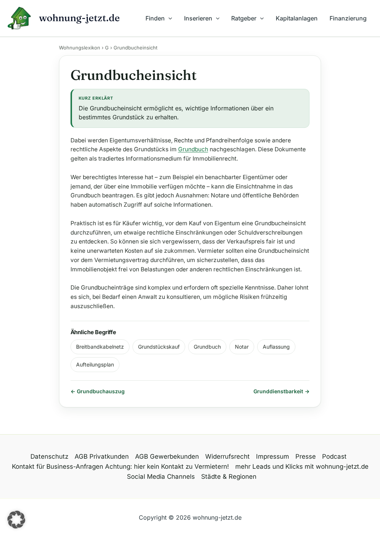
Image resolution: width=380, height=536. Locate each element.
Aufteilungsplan (95, 364)
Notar (242, 346)
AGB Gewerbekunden (167, 456)
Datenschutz (49, 456)
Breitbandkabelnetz (100, 346)
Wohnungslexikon (79, 48)
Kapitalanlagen (297, 18)
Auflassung (276, 346)
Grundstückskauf (159, 346)
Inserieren (198, 18)
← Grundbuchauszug (98, 391)
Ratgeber (243, 18)
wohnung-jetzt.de (79, 18)
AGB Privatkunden (102, 456)
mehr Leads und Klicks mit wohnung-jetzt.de (301, 466)
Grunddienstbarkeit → (281, 391)
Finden (155, 18)
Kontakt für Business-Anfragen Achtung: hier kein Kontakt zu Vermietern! (120, 466)
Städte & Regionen (228, 476)
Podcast (334, 456)
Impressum (272, 456)
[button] (168, 18)
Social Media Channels (161, 476)
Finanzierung (348, 18)
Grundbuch (193, 149)
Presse (305, 456)
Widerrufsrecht (227, 456)
